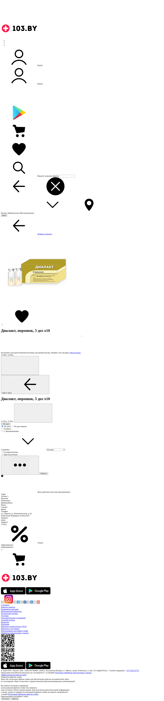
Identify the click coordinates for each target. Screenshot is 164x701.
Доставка (5, 616)
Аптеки (9, 43)
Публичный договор (9, 614)
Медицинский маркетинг (11, 611)
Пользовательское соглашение (13, 618)
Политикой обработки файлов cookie (23, 694)
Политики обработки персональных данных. (73, 673)
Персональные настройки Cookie (14, 631)
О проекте (5, 605)
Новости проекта (8, 607)
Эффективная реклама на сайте (14, 675)
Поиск (8, 41)
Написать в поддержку (10, 629)
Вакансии (5, 622)
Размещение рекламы (9, 609)
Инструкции (11, 45)
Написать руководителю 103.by (14, 626)
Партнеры (5, 624)
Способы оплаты (8, 620)
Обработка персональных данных (15, 633)
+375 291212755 (132, 671)
